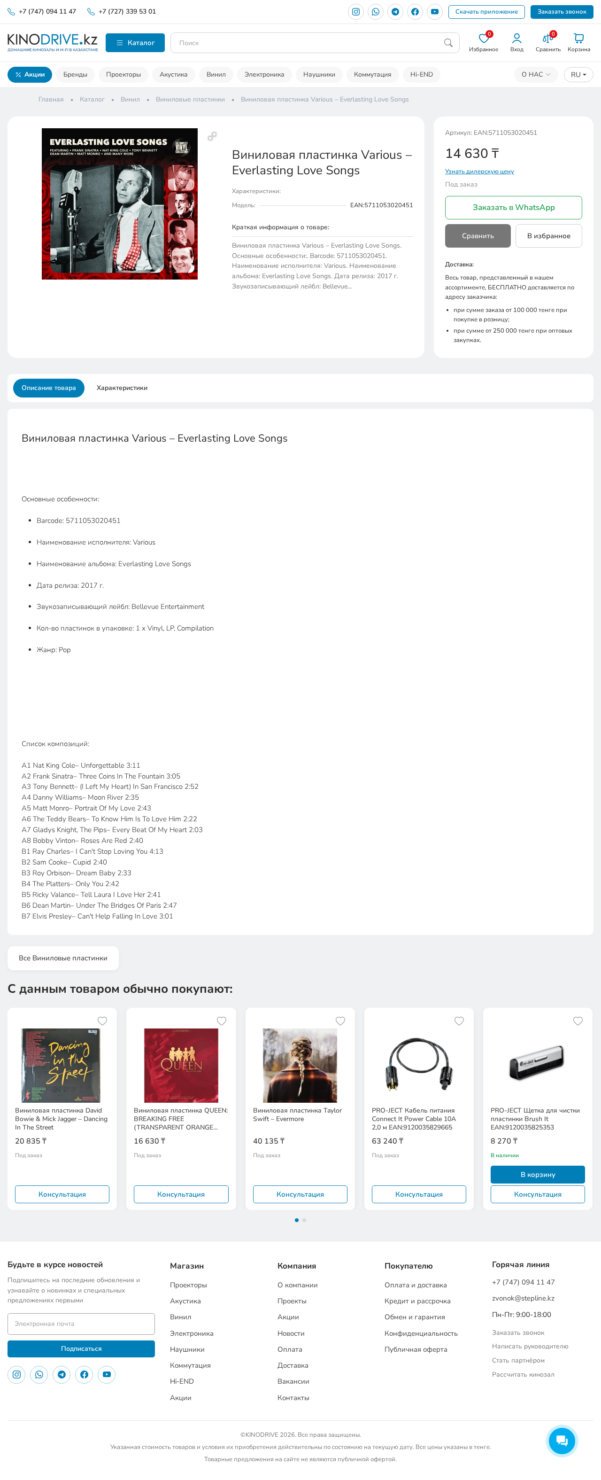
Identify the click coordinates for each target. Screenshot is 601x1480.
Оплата (289, 1349)
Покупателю (409, 1266)
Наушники (319, 74)
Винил (216, 74)
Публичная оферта (416, 1349)
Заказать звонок (562, 12)
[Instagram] (356, 12)
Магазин (187, 1266)
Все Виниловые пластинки (63, 958)
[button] (212, 136)
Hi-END (421, 74)
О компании (297, 1285)
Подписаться (81, 1348)
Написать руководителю (530, 1346)
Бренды (75, 74)
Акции (34, 74)
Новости (291, 1333)
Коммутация (373, 74)
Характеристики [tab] (122, 387)
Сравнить (478, 236)
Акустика (174, 74)
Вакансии (293, 1381)
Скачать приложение (486, 12)
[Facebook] (415, 12)
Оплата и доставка (416, 1285)
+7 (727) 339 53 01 (127, 11)
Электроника (265, 74)
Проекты (292, 1301)
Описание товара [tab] (49, 387)
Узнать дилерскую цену (479, 171)
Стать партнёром (518, 1360)
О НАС (532, 74)
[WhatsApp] (376, 12)
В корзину (538, 1174)
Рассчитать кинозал (523, 1374)
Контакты (293, 1397)
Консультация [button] (62, 1194)
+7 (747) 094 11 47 (47, 11)
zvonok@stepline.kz (523, 1298)
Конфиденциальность (421, 1333)
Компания (296, 1266)
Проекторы (123, 74)
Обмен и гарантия (415, 1317)
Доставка (292, 1365)
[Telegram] (395, 12)
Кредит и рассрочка (418, 1301)
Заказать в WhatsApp (514, 207)
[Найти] (448, 42)
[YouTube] (435, 12)
